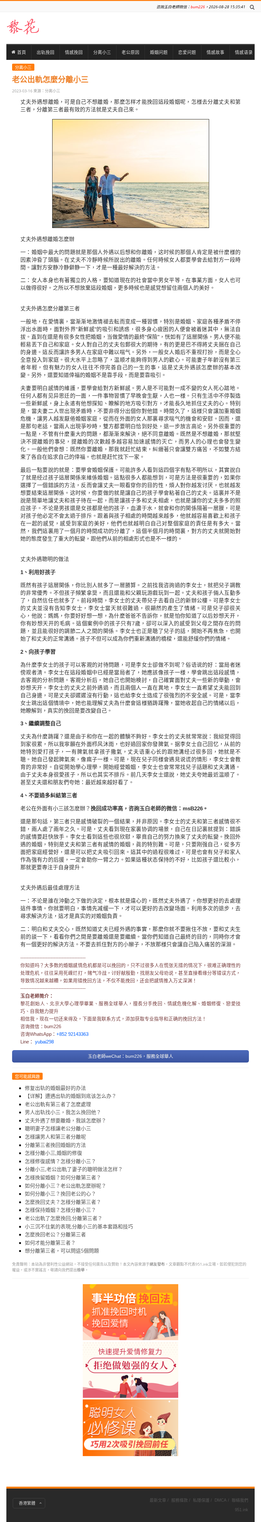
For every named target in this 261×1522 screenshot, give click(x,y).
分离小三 (102, 52)
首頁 (21, 52)
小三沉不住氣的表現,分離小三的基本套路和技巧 (79, 1226)
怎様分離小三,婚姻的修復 (53, 1152)
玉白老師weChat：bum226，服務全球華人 (130, 1056)
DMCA (221, 1500)
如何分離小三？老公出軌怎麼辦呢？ (65, 1185)
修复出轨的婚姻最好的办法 (55, 1088)
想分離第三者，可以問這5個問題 (62, 1250)
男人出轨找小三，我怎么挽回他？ (63, 1112)
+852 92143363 (72, 1034)
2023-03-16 (22, 91)
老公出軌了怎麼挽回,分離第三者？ (63, 1218)
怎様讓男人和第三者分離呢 (55, 1136)
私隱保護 (201, 1500)
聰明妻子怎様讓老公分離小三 (58, 1128)
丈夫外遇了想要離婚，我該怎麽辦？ (65, 1120)
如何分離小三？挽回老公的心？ (60, 1193)
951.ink (241, 1509)
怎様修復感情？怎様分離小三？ (60, 1161)
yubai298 (44, 1041)
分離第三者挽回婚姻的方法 (55, 1145)
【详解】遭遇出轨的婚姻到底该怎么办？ (70, 1095)
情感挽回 (74, 52)
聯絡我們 (240, 1500)
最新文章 (158, 1500)
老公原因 (130, 52)
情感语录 (244, 52)
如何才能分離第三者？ (50, 1242)
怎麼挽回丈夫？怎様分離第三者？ (63, 1202)
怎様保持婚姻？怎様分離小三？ (60, 1209)
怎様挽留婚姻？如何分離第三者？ (63, 1177)
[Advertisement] (130, 1379)
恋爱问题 (187, 52)
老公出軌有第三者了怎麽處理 (58, 1104)
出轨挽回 (45, 52)
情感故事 (215, 52)
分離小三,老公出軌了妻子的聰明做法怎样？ (74, 1169)
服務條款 (179, 1500)
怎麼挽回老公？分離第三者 (55, 1234)
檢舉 (81, 1270)
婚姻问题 (159, 52)
